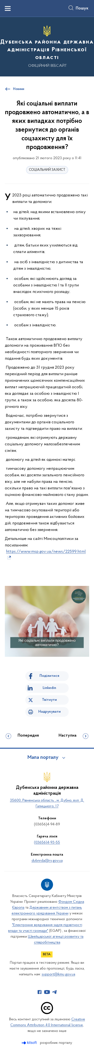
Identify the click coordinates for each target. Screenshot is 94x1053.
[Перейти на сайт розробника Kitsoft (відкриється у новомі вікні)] (30, 1043)
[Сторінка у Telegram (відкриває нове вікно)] (54, 992)
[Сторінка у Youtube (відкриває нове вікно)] (47, 992)
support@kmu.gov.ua (58, 974)
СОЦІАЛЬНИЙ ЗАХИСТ (47, 170)
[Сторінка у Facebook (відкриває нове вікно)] (39, 992)
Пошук (82, 8)
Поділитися (49, 676)
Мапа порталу (43, 757)
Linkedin (49, 688)
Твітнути (49, 700)
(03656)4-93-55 (47, 842)
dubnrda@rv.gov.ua (47, 861)
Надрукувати (49, 712)
